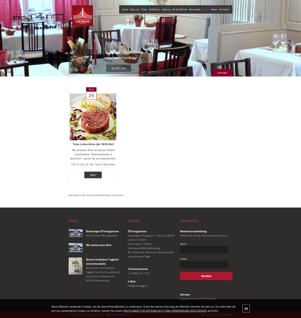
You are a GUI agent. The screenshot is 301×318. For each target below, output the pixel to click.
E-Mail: (183, 259)
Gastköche (154, 9)
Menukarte (195, 9)
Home (125, 9)
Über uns (135, 9)
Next (286, 30)
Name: (183, 244)
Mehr (93, 175)
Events (206, 9)
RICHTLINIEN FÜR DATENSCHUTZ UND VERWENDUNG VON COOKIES (165, 311)
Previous (15, 30)
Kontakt (222, 73)
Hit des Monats (180, 9)
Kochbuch (224, 9)
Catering (166, 9)
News (214, 9)
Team (144, 9)
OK (246, 308)
